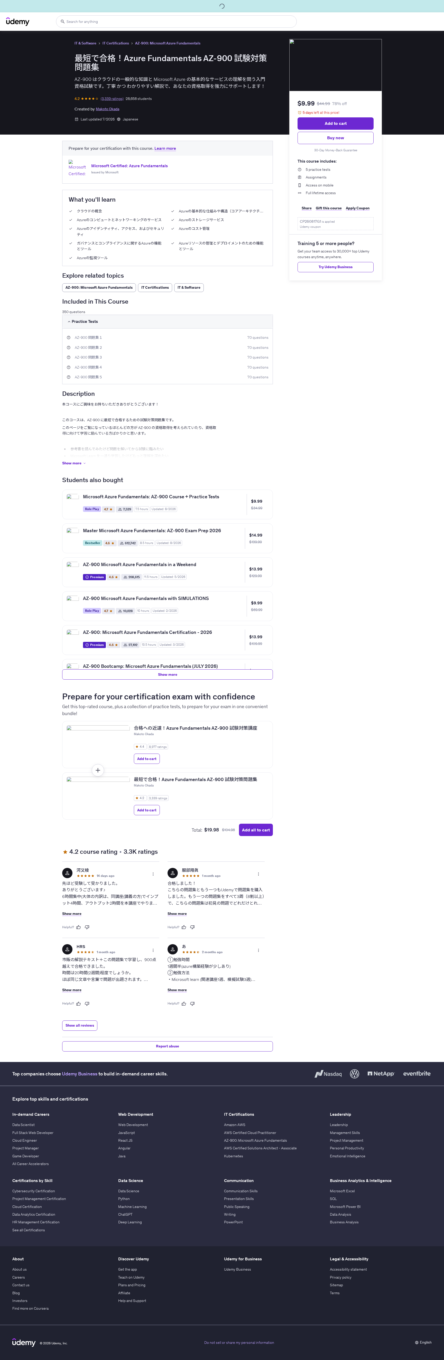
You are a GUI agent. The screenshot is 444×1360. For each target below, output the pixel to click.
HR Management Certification (36, 1222)
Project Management (346, 1140)
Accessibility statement (348, 1269)
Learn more (165, 148)
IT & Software (85, 43)
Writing (230, 1214)
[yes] (78, 927)
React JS (125, 1140)
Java (121, 1156)
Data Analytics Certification (33, 1214)
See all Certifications (28, 1230)
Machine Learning (132, 1206)
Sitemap (336, 1285)
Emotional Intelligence (347, 1156)
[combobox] (176, 21)
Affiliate (124, 1293)
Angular (124, 1148)
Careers (18, 1277)
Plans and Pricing (131, 1285)
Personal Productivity (347, 1148)
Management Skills (345, 1132)
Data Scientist (23, 1124)
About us (19, 1269)
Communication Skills (241, 1191)
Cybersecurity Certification (33, 1191)
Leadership (339, 1124)
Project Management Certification (39, 1198)
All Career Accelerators (30, 1163)
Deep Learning (130, 1222)
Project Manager (25, 1148)
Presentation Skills (239, 1198)
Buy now (335, 137)
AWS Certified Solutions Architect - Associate (260, 1148)
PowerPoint (233, 1222)
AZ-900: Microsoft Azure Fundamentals (167, 43)
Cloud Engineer (24, 1140)
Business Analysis (344, 1222)
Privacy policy (340, 1277)
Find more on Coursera (30, 1308)
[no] (87, 927)
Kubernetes (233, 1156)
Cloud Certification (27, 1206)
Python (124, 1198)
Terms (335, 1293)
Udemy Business (79, 1074)
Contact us (21, 1285)
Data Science (128, 1191)
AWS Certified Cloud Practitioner (250, 1132)
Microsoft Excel (342, 1191)
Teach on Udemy (131, 1277)
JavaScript (126, 1132)
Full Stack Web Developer (32, 1132)
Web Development (133, 1124)
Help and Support (132, 1300)
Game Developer (25, 1156)
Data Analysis (340, 1214)
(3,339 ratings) (112, 98)
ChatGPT (125, 1214)
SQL (333, 1198)
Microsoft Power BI (345, 1206)
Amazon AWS (234, 1124)
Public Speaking (236, 1206)
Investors (19, 1300)
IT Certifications (116, 43)
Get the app (127, 1269)
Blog (16, 1293)
